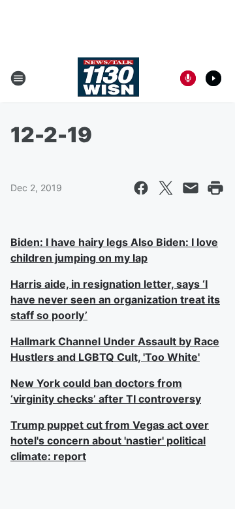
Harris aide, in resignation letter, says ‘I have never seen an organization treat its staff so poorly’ (115, 299)
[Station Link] (108, 78)
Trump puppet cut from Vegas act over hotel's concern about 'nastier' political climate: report (109, 440)
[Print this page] (215, 188)
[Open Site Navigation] (18, 78)
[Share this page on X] (166, 188)
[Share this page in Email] (190, 188)
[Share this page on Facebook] (141, 188)
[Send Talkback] (188, 78)
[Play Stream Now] (213, 78)
